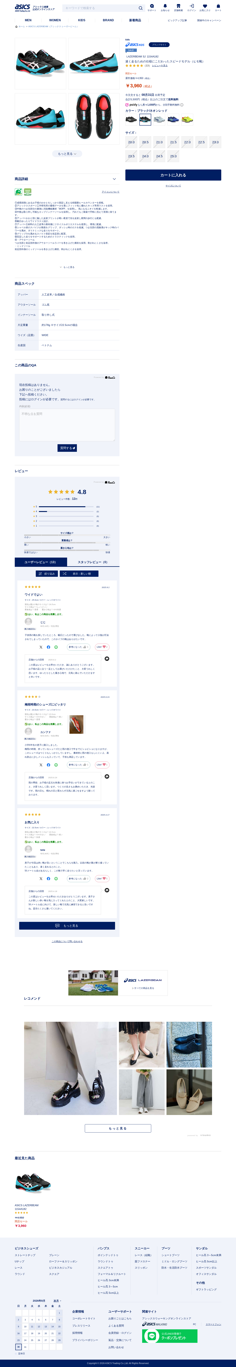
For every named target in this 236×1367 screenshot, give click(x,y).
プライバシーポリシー (85, 1340)
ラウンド (20, 1273)
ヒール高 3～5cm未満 (208, 1255)
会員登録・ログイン (120, 1332)
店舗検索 (178, 10)
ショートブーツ (171, 1255)
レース (18, 1267)
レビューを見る (160, 65)
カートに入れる (173, 175)
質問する (66, 448)
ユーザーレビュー (41, 562)
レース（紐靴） (144, 1255)
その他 (200, 1282)
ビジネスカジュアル (60, 1267)
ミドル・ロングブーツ (174, 1261)
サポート (152, 10)
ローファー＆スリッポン (63, 1261)
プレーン (54, 1255)
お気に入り (205, 10)
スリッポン (141, 1267)
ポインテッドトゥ (108, 1255)
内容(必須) (24, 406)
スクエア (54, 1273)
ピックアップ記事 (177, 20)
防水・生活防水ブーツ (174, 1267)
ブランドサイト (159, 45)
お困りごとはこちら (120, 1318)
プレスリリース (81, 1325)
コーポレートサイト (84, 1318)
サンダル (202, 1248)
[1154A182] (33, 1183)
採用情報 (77, 1332)
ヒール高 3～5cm (108, 1286)
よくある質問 (116, 1325)
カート (218, 10)
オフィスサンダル (206, 1273)
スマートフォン (213, 1324)
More (118, 1128)
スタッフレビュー (93, 562)
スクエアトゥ (105, 1267)
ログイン (191, 10)
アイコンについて (110, 192)
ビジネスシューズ (26, 1248)
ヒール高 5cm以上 (108, 1292)
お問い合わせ (116, 1347)
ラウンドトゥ (105, 1261)
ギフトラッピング (206, 1289)
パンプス (104, 1248)
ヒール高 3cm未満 (108, 1280)
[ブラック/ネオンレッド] (40, 63)
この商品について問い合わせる (67, 941)
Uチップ (19, 1261)
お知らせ (165, 10)
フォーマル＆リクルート (112, 1273)
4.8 (82, 491)
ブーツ (166, 1248)
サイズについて (173, 185)
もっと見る (65, 153)
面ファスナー (142, 1261)
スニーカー (142, 1248)
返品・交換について (120, 1340)
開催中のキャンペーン (209, 20)
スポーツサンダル (206, 1267)
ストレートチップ (25, 1255)
